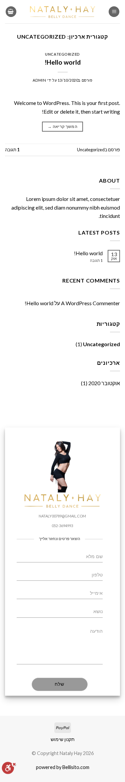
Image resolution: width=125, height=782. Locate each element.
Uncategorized (62, 54)
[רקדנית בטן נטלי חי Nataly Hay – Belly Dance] (62, 12)
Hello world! (63, 62)
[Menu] (114, 11)
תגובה (12, 149)
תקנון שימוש (63, 739)
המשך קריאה (62, 126)
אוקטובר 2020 (104, 383)
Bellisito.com (75, 767)
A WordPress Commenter (90, 303)
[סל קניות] (11, 11)
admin (39, 80)
